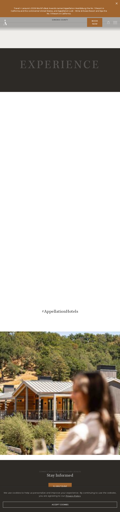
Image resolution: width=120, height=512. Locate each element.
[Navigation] (115, 22)
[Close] (116, 4)
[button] (107, 22)
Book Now (95, 22)
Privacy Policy (73, 496)
